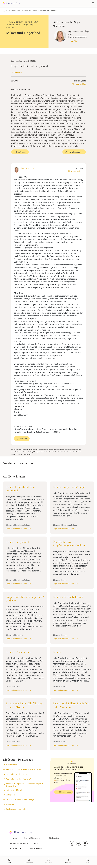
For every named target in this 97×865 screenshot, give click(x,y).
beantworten (21, 152)
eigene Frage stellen (76, 152)
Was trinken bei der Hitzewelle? (18, 774)
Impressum (13, 838)
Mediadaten (54, 838)
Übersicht (18, 72)
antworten (23, 438)
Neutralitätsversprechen (34, 838)
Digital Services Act (16, 848)
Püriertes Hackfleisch (14, 790)
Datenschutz (38, 843)
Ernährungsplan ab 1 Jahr (16, 809)
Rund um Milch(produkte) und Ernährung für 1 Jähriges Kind (24, 784)
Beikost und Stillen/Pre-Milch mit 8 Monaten (23, 769)
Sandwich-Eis (11, 804)
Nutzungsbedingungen (18, 843)
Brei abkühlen (11, 765)
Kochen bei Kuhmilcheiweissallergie (20, 799)
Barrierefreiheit (36, 848)
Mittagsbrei (10, 795)
